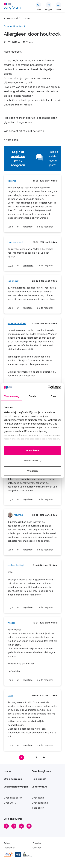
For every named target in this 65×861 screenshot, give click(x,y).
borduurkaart (15, 242)
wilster (11, 623)
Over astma (38, 797)
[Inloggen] (48, 5)
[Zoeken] (38, 5)
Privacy (8, 843)
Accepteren (32, 450)
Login (16, 152)
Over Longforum (41, 771)
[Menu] (58, 5)
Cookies (36, 843)
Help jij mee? (39, 778)
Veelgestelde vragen (16, 786)
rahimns (18, 515)
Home (7, 771)
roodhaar (13, 281)
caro (10, 695)
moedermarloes (17, 323)
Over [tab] (53, 396)
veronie (12, 181)
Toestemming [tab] (11, 396)
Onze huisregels (13, 778)
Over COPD (10, 802)
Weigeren (32, 470)
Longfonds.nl (39, 786)
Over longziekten (13, 797)
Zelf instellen (31, 460)
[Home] (12, 7)
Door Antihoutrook (14, 26)
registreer (18, 156)
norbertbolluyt (16, 565)
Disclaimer (9, 847)
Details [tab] (32, 396)
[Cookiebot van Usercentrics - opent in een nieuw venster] (47, 387)
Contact (36, 847)
